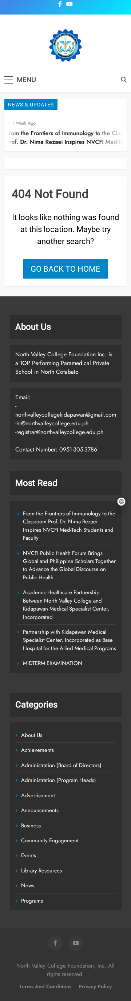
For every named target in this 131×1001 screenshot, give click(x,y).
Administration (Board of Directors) (61, 765)
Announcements (40, 810)
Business (31, 826)
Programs (32, 901)
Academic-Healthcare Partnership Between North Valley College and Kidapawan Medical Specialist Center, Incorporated (66, 604)
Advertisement (38, 795)
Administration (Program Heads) (58, 780)
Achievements (37, 750)
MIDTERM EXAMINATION (52, 663)
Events (28, 855)
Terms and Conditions (45, 986)
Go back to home (65, 268)
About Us (31, 735)
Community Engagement (50, 840)
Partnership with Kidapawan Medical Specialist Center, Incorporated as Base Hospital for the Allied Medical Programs (69, 640)
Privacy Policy (95, 986)
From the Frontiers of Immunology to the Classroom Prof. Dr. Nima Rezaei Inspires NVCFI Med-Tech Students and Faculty (69, 526)
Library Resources (41, 871)
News (27, 885)
